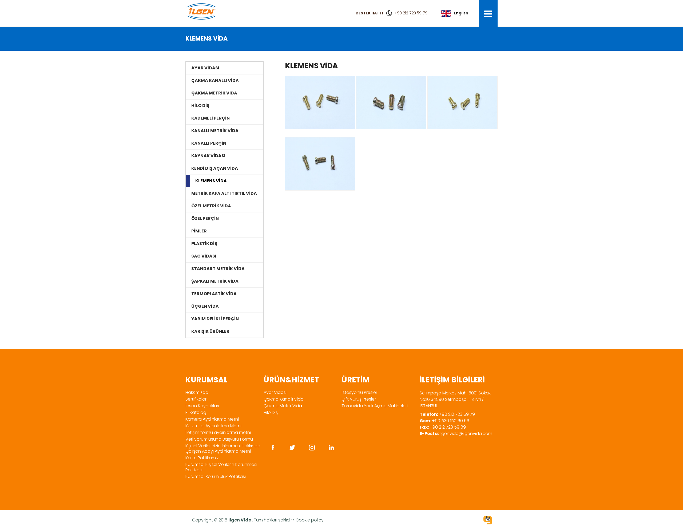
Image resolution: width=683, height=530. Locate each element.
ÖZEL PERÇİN (205, 218)
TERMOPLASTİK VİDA (214, 294)
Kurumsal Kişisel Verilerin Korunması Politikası (221, 467)
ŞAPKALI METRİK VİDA (215, 281)
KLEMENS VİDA (211, 181)
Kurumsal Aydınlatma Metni (213, 426)
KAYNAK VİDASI (208, 156)
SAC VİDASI (203, 256)
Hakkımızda (196, 392)
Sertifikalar (196, 399)
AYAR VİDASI (205, 68)
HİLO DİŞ (200, 105)
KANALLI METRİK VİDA (215, 131)
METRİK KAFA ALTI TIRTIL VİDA (224, 193)
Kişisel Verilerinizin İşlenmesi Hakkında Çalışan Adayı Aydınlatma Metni (222, 448)
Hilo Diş (271, 412)
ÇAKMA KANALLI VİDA (215, 80)
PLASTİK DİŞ (204, 243)
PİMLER (199, 231)
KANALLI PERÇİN (208, 143)
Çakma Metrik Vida (283, 406)
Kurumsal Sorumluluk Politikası (215, 476)
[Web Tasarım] (487, 521)
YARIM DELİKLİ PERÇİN (215, 319)
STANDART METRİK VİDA (218, 269)
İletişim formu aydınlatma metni (218, 432)
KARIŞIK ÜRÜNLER (210, 331)
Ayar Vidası (275, 392)
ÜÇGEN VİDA (205, 306)
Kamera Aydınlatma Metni (212, 419)
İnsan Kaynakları (202, 406)
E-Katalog (195, 412)
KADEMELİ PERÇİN (210, 118)
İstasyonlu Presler (359, 392)
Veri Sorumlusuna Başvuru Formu (219, 439)
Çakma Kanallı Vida (284, 399)
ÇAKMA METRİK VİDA (214, 93)
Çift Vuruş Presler (359, 399)
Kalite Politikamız (202, 458)
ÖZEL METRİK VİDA (211, 206)
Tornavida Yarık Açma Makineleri (375, 406)
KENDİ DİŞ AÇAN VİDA (214, 168)
